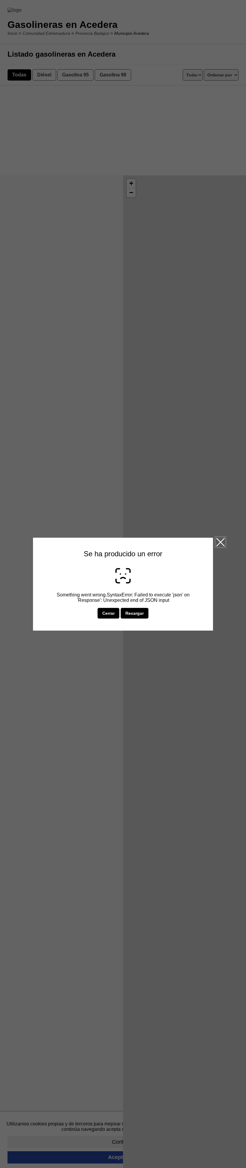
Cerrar (220, 542)
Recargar (134, 613)
